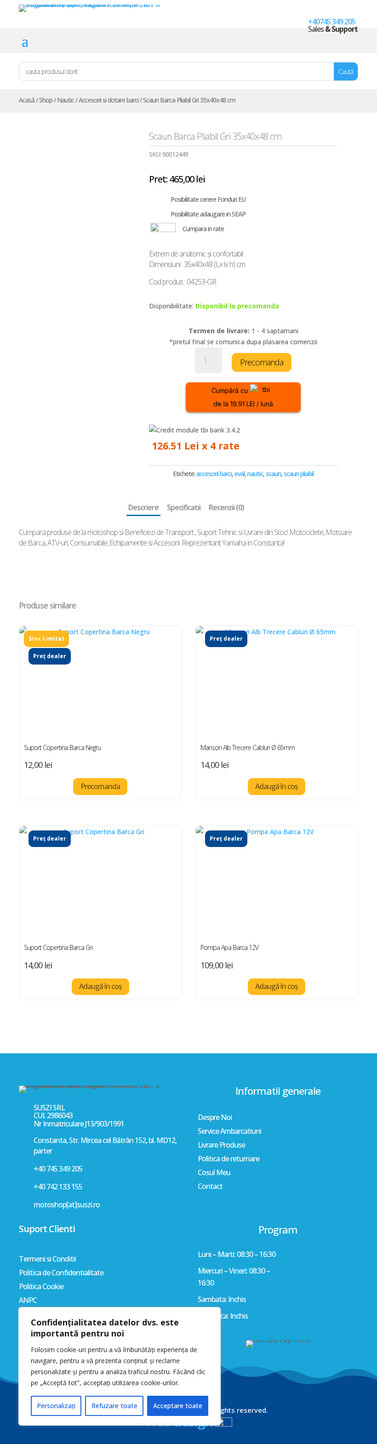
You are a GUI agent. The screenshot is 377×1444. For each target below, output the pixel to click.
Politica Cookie (41, 1287)
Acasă (26, 100)
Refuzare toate (114, 1405)
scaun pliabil (299, 473)
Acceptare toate (177, 1405)
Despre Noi (215, 1118)
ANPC (28, 1301)
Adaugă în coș (276, 786)
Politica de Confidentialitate (61, 1273)
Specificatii (183, 507)
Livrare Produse (221, 1146)
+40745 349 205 (331, 22)
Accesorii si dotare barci (108, 100)
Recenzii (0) (226, 507)
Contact (210, 1187)
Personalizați (56, 1405)
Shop (45, 100)
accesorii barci (214, 473)
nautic (255, 473)
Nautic (65, 100)
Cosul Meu (214, 1173)
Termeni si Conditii (47, 1260)
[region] (119, 1366)
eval (239, 473)
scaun (273, 473)
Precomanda (261, 362)
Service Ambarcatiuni (229, 1132)
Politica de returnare (228, 1159)
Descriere (143, 507)
